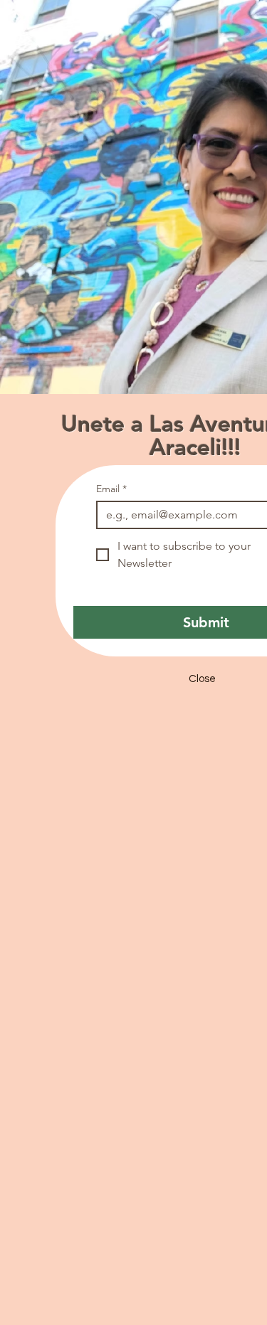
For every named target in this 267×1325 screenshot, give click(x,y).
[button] (202, 679)
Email (111, 489)
